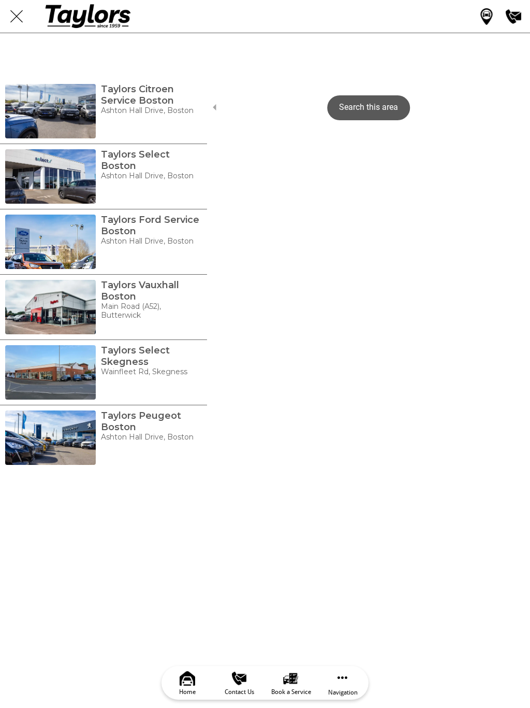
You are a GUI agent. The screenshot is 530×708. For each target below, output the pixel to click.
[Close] (16, 16)
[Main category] (486, 16)
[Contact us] (513, 16)
